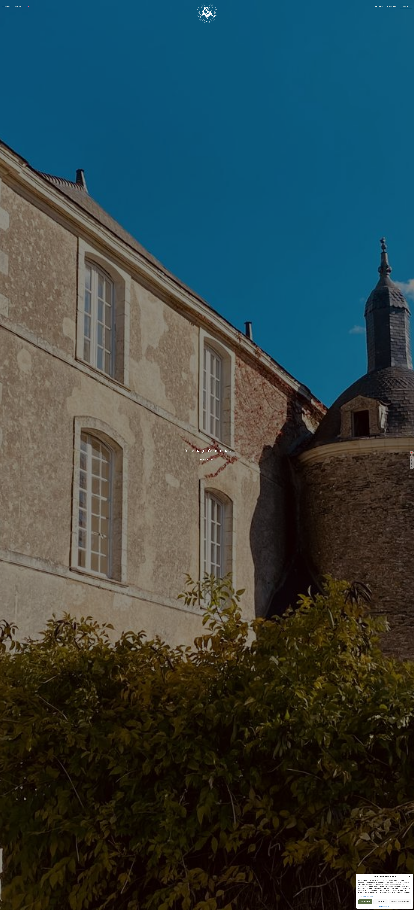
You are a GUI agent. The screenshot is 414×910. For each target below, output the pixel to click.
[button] (410, 876)
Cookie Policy (383, 906)
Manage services (366, 896)
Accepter (365, 902)
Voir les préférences (400, 902)
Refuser (380, 902)
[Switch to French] (28, 6)
